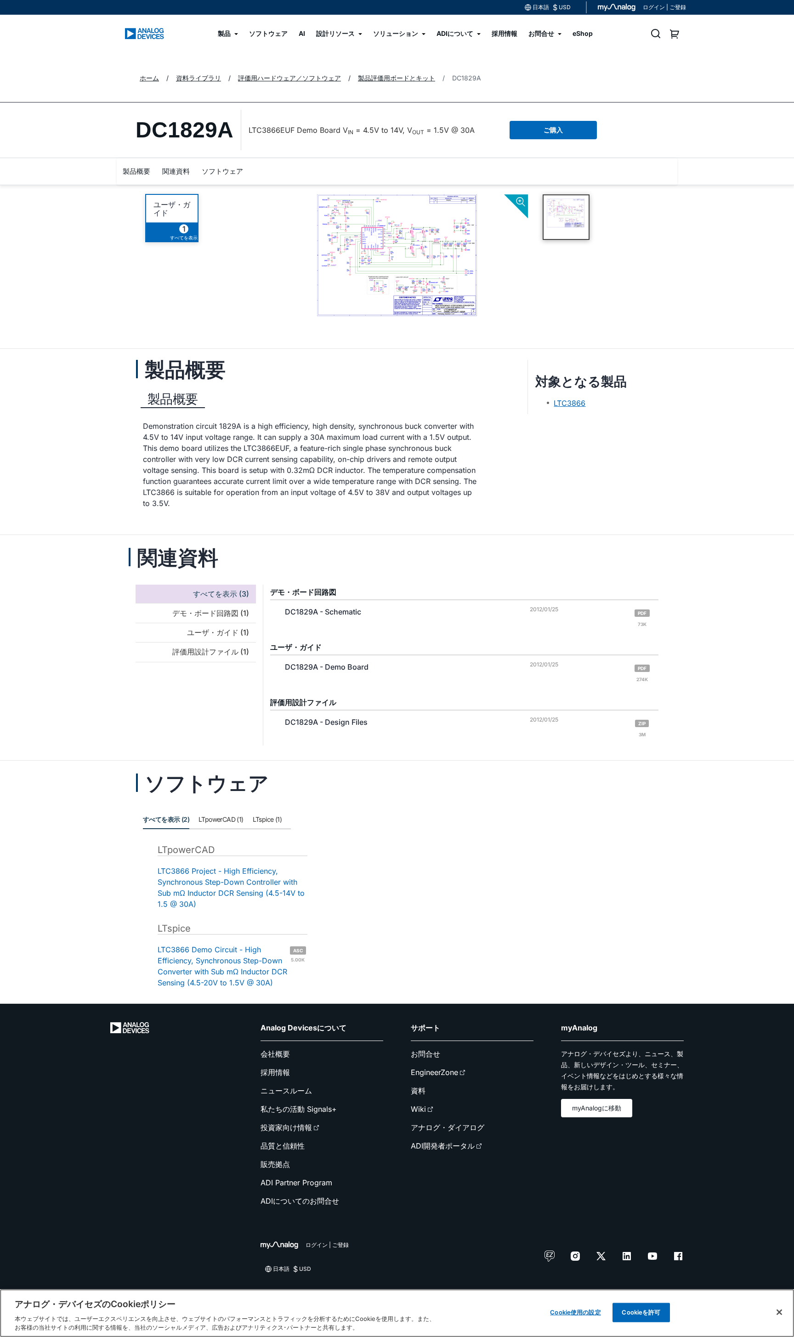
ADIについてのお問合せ (300, 1201)
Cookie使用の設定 (575, 1312)
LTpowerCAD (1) (221, 819)
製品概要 (136, 171)
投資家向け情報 (286, 1127)
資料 (418, 1090)
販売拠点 (275, 1164)
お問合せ (425, 1053)
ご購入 (553, 130)
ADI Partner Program (296, 1182)
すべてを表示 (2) (166, 819)
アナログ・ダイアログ (447, 1127)
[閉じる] (779, 1312)
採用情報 (275, 1072)
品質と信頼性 (283, 1145)
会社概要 (275, 1053)
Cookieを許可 (641, 1312)
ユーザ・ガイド (171, 208)
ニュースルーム (286, 1090)
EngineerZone (434, 1072)
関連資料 (176, 171)
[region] (397, 1313)
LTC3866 (569, 403)
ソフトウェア (222, 171)
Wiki (418, 1109)
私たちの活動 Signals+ (299, 1109)
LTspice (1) (267, 819)
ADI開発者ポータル (443, 1145)
